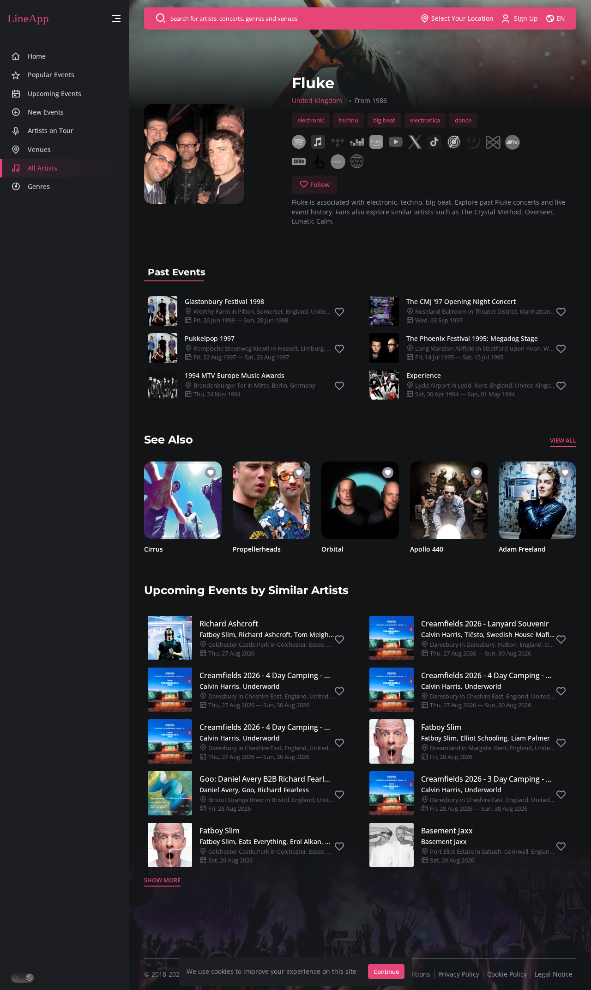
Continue (386, 971)
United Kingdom (317, 100)
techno (348, 120)
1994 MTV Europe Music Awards (234, 375)
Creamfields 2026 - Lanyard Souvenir (485, 624)
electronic (310, 120)
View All (563, 440)
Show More (162, 880)
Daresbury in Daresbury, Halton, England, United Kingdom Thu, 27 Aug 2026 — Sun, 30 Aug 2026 (509, 648)
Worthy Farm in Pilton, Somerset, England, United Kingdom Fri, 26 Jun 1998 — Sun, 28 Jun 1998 (274, 315)
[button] (116, 18)
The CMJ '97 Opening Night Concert (461, 301)
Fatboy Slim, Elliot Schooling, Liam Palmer (485, 738)
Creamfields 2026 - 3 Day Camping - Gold (488, 779)
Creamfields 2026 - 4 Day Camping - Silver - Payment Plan (266, 727)
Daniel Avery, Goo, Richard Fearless (254, 789)
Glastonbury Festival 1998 (224, 301)
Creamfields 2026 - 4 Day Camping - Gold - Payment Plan (488, 675)
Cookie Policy (507, 974)
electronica (425, 120)
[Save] (339, 312)
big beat (384, 120)
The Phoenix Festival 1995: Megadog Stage (472, 338)
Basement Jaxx (447, 831)
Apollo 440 (426, 549)
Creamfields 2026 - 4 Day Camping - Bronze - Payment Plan (266, 675)
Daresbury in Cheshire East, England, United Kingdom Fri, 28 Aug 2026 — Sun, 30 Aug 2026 (502, 804)
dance (463, 120)
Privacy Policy (458, 974)
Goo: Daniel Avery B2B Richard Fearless (266, 779)
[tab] (176, 272)
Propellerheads (257, 549)
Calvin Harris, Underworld (239, 686)
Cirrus (153, 549)
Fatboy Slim (441, 727)
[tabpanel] (360, 347)
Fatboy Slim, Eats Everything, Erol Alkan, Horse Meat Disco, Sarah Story (266, 841)
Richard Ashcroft (228, 624)
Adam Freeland (522, 549)
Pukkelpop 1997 (210, 338)
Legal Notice (554, 974)
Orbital (332, 549)
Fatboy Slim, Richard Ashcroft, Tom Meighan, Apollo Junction (266, 634)
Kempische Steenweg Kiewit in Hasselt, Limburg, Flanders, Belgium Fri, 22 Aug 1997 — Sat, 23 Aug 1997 (283, 352)
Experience (423, 375)
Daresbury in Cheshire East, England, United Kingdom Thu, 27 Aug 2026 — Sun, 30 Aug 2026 (281, 700)
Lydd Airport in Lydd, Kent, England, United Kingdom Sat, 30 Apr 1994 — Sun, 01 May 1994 (487, 389)
